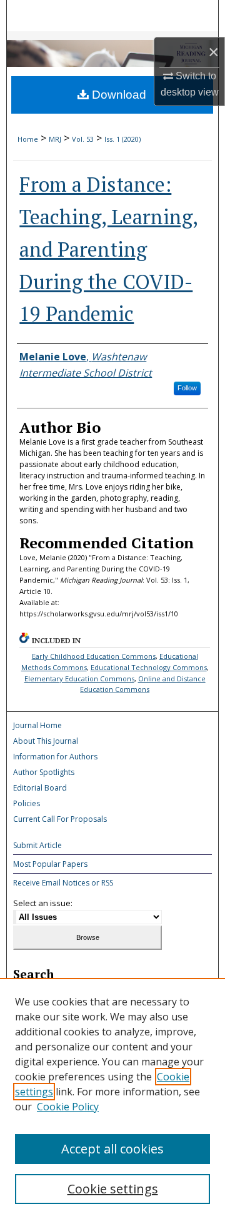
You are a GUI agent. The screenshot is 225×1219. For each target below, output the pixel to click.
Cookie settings (113, 1188)
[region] (112, 1098)
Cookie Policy (68, 1106)
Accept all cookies (112, 1148)
